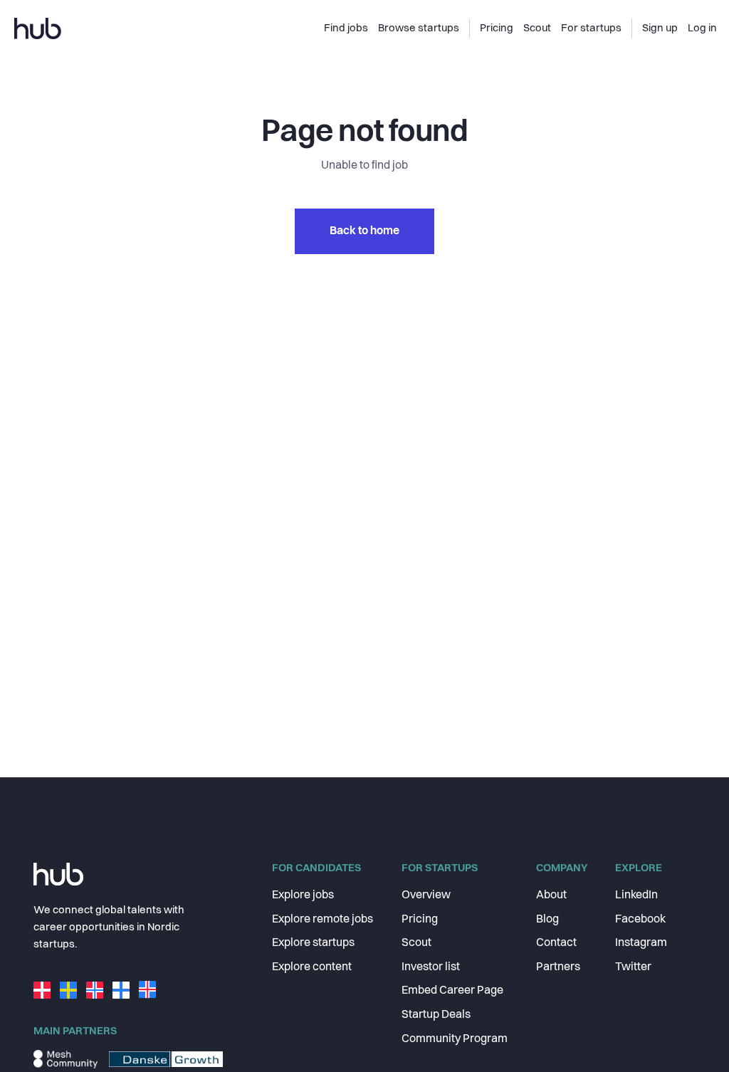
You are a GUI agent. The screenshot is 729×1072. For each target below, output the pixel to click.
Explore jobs (303, 895)
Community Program (455, 1039)
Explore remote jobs (322, 919)
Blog (547, 919)
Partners (558, 967)
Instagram (641, 943)
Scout (416, 943)
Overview (426, 895)
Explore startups (313, 943)
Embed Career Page (452, 991)
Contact (556, 943)
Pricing (420, 919)
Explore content (312, 967)
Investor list (431, 967)
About (551, 895)
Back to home (364, 231)
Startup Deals (436, 1015)
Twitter (633, 967)
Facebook (640, 919)
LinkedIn (636, 895)
